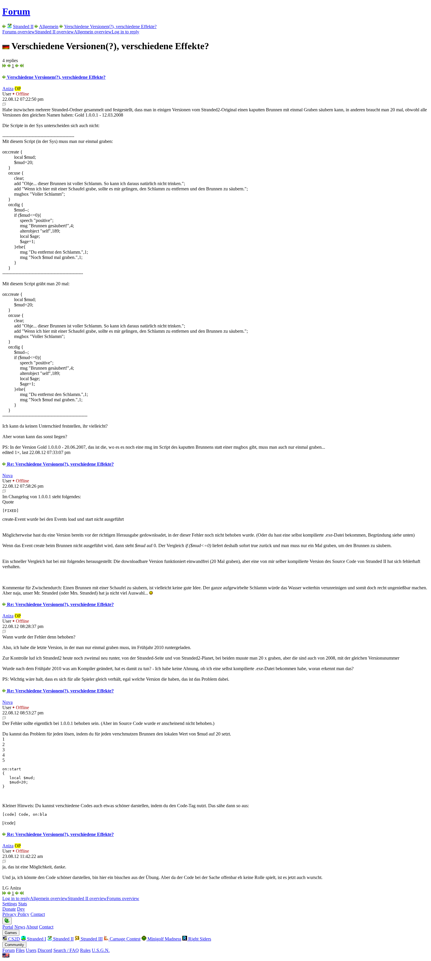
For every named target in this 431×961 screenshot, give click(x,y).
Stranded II (23, 26)
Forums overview (18, 31)
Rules (85, 950)
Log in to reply (125, 31)
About (32, 926)
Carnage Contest (124, 938)
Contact (37, 914)
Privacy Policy (15, 914)
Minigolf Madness (163, 938)
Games (11, 933)
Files (20, 950)
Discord (45, 950)
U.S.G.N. (101, 950)
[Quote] (4, 104)
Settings (9, 903)
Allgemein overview (93, 31)
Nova (7, 475)
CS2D (13, 938)
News (19, 926)
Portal (7, 926)
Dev (21, 909)
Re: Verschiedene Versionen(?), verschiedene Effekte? (60, 464)
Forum (16, 11)
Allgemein (48, 26)
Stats (22, 903)
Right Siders (199, 938)
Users (31, 950)
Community (14, 945)
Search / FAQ (66, 950)
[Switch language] (5, 955)
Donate (9, 909)
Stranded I (36, 938)
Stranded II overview (54, 31)
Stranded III (91, 938)
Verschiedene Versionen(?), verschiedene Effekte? (110, 26)
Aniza (7, 88)
